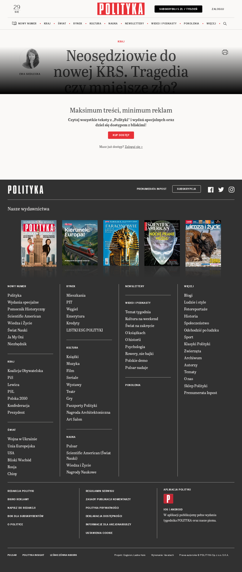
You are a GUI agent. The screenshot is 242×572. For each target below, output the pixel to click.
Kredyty (73, 323)
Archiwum (193, 357)
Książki (72, 356)
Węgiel (72, 309)
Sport (188, 337)
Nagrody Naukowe (81, 472)
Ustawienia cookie (99, 533)
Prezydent (16, 412)
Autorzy (191, 365)
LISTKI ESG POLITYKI (84, 330)
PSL (11, 391)
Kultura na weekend (141, 318)
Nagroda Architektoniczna (88, 412)
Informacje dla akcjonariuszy (108, 524)
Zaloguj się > (134, 146)
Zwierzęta (192, 351)
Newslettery (134, 23)
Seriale (72, 377)
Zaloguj (218, 9)
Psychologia (135, 346)
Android (177, 509)
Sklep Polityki (195, 385)
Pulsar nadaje (136, 367)
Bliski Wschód (19, 460)
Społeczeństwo (196, 323)
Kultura (95, 23)
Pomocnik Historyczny (26, 309)
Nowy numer (27, 23)
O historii (133, 339)
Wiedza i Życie (20, 323)
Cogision (128, 555)
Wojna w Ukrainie (22, 438)
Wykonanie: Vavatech (162, 555)
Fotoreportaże (195, 309)
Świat (62, 23)
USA (11, 452)
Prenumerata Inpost (152, 189)
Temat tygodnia (138, 311)
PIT (69, 302)
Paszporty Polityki (81, 405)
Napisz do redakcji (21, 507)
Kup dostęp (121, 135)
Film (70, 370)
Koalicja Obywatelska (25, 370)
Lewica (13, 384)
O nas (188, 378)
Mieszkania (76, 295)
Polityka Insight (33, 555)
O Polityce (15, 524)
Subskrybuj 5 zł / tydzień (178, 9)
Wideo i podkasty (164, 23)
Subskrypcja (186, 189)
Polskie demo (136, 360)
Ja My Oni (16, 337)
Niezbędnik (17, 343)
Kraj (47, 23)
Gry (69, 398)
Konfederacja (19, 405)
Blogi (188, 295)
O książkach (135, 332)
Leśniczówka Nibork (63, 555)
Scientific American (24, 316)
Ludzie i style (195, 302)
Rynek (77, 23)
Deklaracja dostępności (104, 516)
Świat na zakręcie (139, 325)
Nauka (113, 23)
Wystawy (74, 384)
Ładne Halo (140, 555)
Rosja (12, 466)
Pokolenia (191, 23)
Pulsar (71, 446)
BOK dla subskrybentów (26, 516)
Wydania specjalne (23, 302)
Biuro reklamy (18, 499)
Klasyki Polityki (197, 343)
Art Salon (74, 419)
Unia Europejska (21, 446)
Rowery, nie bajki (139, 353)
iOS (166, 509)
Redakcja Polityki (21, 491)
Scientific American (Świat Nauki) (88, 455)
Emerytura (75, 316)
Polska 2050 (17, 398)
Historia (191, 316)
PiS (10, 377)
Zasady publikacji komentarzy (108, 499)
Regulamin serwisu (100, 491)
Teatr (70, 391)
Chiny (12, 473)
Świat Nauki (17, 330)
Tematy (190, 371)
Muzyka (73, 363)
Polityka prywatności (102, 507)
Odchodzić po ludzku (201, 330)
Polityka (15, 295)
